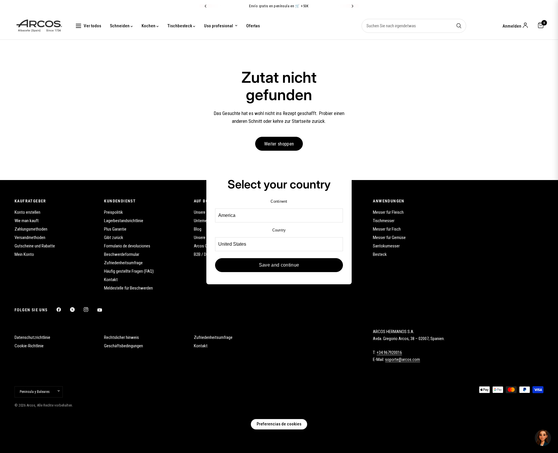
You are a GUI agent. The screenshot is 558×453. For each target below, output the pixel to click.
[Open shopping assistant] (543, 438)
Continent (279, 201)
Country (279, 230)
